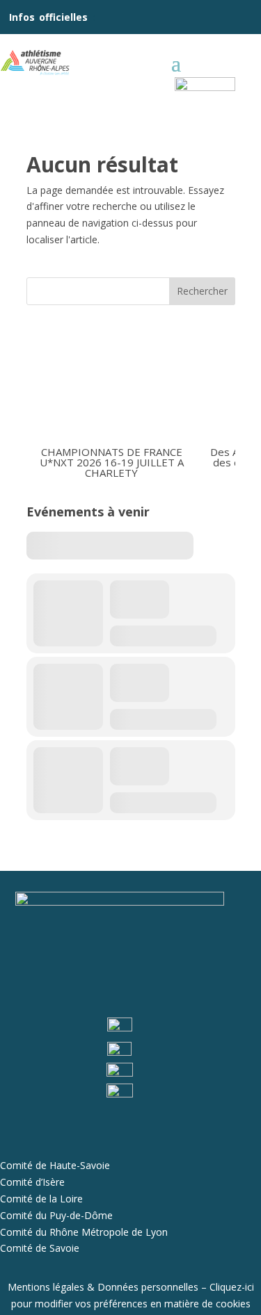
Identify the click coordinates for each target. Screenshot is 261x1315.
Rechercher (202, 290)
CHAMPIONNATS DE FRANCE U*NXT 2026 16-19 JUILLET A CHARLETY (111, 461)
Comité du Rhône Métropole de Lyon (84, 1232)
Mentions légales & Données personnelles (103, 1286)
